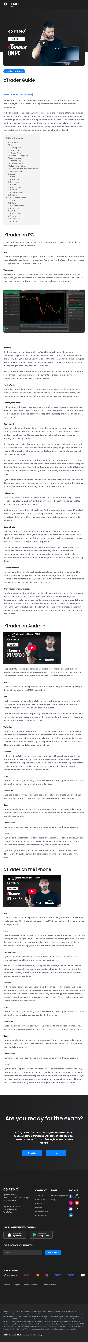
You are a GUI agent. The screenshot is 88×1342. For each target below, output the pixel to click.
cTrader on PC (13, 142)
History (14, 190)
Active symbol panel (19, 155)
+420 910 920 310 (10, 1209)
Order (13, 184)
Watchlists (15, 179)
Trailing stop (16, 161)
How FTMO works (42, 1215)
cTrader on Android (15, 171)
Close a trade (17, 163)
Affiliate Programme (59, 1196)
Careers (38, 1203)
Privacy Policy (50, 1285)
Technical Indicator (19, 166)
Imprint (17, 1285)
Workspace (16, 148)
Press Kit (38, 1207)
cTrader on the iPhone (16, 198)
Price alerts (16, 187)
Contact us (40, 1199)
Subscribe (52, 1252)
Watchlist (15, 150)
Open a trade (16, 158)
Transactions (17, 192)
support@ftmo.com (11, 1206)
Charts (14, 195)
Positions (15, 182)
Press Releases (41, 1211)
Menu (13, 177)
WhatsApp (7, 1212)
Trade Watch (16, 153)
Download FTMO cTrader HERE (18, 94)
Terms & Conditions (32, 1285)
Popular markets (18, 205)
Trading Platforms (14, 71)
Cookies (6, 1285)
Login (13, 145)
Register (32, 1153)
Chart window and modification (25, 168)
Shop (53, 1199)
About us (39, 1196)
